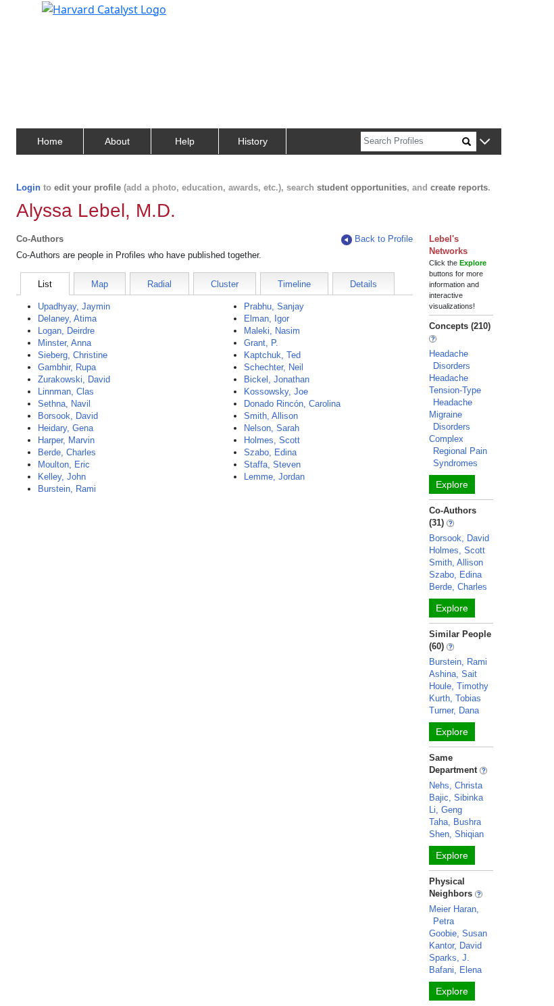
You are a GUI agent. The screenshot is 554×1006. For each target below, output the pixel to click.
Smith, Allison (271, 416)
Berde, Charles (67, 452)
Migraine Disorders (449, 420)
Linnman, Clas (66, 391)
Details (363, 284)
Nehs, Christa (455, 785)
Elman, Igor (266, 318)
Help (185, 141)
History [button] (253, 141)
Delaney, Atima (67, 318)
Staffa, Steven (272, 464)
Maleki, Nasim (272, 331)
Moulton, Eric (64, 464)
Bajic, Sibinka (456, 798)
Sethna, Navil (64, 404)
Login (28, 187)
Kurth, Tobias (455, 698)
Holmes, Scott (272, 440)
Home (50, 141)
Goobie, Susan (458, 933)
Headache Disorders (449, 360)
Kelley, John (62, 477)
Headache (448, 378)
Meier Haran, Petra (454, 915)
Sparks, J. (449, 958)
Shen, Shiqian (456, 834)
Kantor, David (455, 945)
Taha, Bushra (455, 822)
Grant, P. (261, 343)
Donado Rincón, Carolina (292, 404)
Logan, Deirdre (66, 331)
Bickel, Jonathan (276, 379)
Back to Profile (384, 239)
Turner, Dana (454, 710)
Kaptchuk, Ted (272, 355)
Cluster (224, 284)
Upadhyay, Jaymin (74, 306)
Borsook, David (68, 416)
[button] (484, 142)
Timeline (294, 284)
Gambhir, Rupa (67, 367)
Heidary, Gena (65, 428)
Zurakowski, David (74, 379)
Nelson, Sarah (271, 428)
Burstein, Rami (67, 489)
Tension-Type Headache (455, 396)
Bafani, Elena (455, 970)
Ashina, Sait (453, 674)
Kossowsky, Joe (276, 391)
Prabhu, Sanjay (274, 306)
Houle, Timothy (458, 686)
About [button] (117, 141)
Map (99, 284)
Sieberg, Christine (72, 355)
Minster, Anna (64, 343)
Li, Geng (445, 810)
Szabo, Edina (270, 452)
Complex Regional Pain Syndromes (458, 451)
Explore (452, 484)
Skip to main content (56, 16)
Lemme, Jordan (274, 477)
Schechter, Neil (273, 367)
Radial (159, 284)
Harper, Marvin (66, 440)
